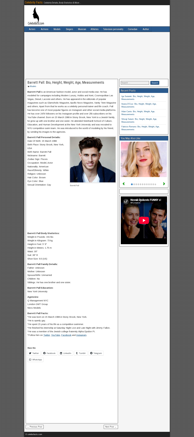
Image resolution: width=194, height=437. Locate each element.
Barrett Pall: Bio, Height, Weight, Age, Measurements (65, 82)
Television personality (113, 29)
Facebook (66, 335)
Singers (69, 29)
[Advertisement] (97, 55)
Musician (82, 29)
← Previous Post (34, 427)
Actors (32, 29)
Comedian (132, 29)
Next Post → (111, 427)
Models (57, 29)
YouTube (55, 335)
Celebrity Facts (34, 2)
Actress (44, 29)
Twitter (46, 335)
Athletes (95, 29)
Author (146, 29)
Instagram (81, 335)
